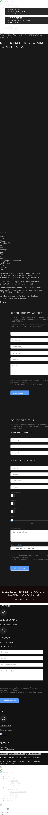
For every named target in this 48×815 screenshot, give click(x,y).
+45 (7, 642)
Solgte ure (16, 14)
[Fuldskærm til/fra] (3, 812)
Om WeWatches (13, 25)
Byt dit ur (15, 22)
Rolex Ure (4, 754)
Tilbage (3, 302)
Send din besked (9, 701)
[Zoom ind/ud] (1, 812)
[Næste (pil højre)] (3, 814)
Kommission (18, 754)
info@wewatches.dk (8, 624)
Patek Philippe (17, 11)
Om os (31, 754)
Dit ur (8, 16)
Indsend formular (20, 568)
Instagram (5, 726)
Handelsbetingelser (8, 757)
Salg (11, 754)
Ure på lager (12, 7)
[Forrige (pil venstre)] (1, 814)
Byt (25, 754)
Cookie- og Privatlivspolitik (28, 757)
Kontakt (37, 754)
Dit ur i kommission (20, 20)
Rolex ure (15, 9)
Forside (9, 5)
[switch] (12, 495)
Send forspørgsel (20, 393)
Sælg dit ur (16, 18)
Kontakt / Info (12, 27)
